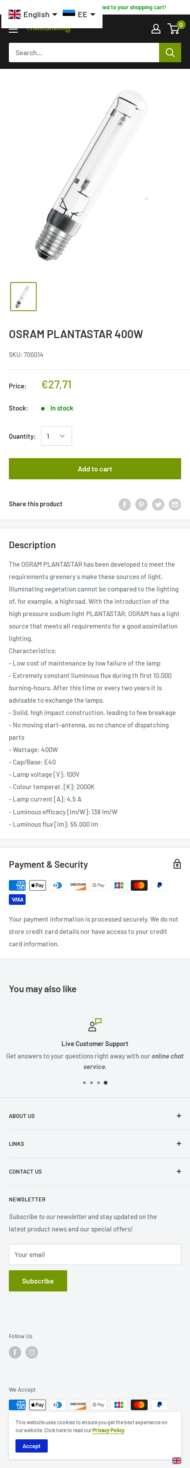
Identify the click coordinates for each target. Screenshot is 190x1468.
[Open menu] (13, 29)
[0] (173, 28)
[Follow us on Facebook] (15, 1352)
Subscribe (38, 1280)
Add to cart (95, 468)
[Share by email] (175, 503)
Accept (32, 1445)
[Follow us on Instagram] (32, 1352)
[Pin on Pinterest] (141, 503)
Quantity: (22, 436)
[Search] (170, 52)
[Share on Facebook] (124, 503)
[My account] (156, 29)
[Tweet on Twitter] (158, 503)
